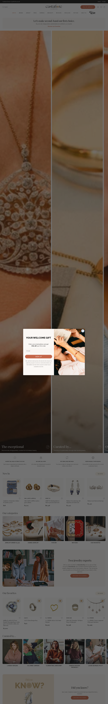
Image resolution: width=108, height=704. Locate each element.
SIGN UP (38, 357)
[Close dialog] (82, 330)
